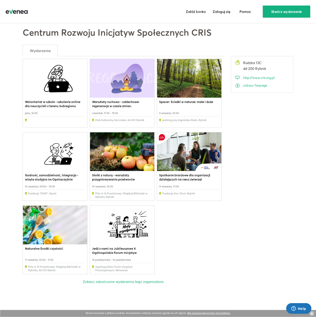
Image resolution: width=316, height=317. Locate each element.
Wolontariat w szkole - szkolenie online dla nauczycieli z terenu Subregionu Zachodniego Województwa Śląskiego (52, 106)
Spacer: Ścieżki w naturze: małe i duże (186, 102)
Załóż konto (196, 11)
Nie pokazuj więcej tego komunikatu (208, 313)
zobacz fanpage (255, 85)
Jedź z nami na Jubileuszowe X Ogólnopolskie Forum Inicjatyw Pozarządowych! (114, 253)
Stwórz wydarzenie (286, 11)
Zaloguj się (221, 11)
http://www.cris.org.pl (259, 78)
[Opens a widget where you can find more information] (298, 309)
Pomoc (245, 11)
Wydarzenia (40, 50)
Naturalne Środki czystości (44, 248)
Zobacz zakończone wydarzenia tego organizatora (123, 282)
